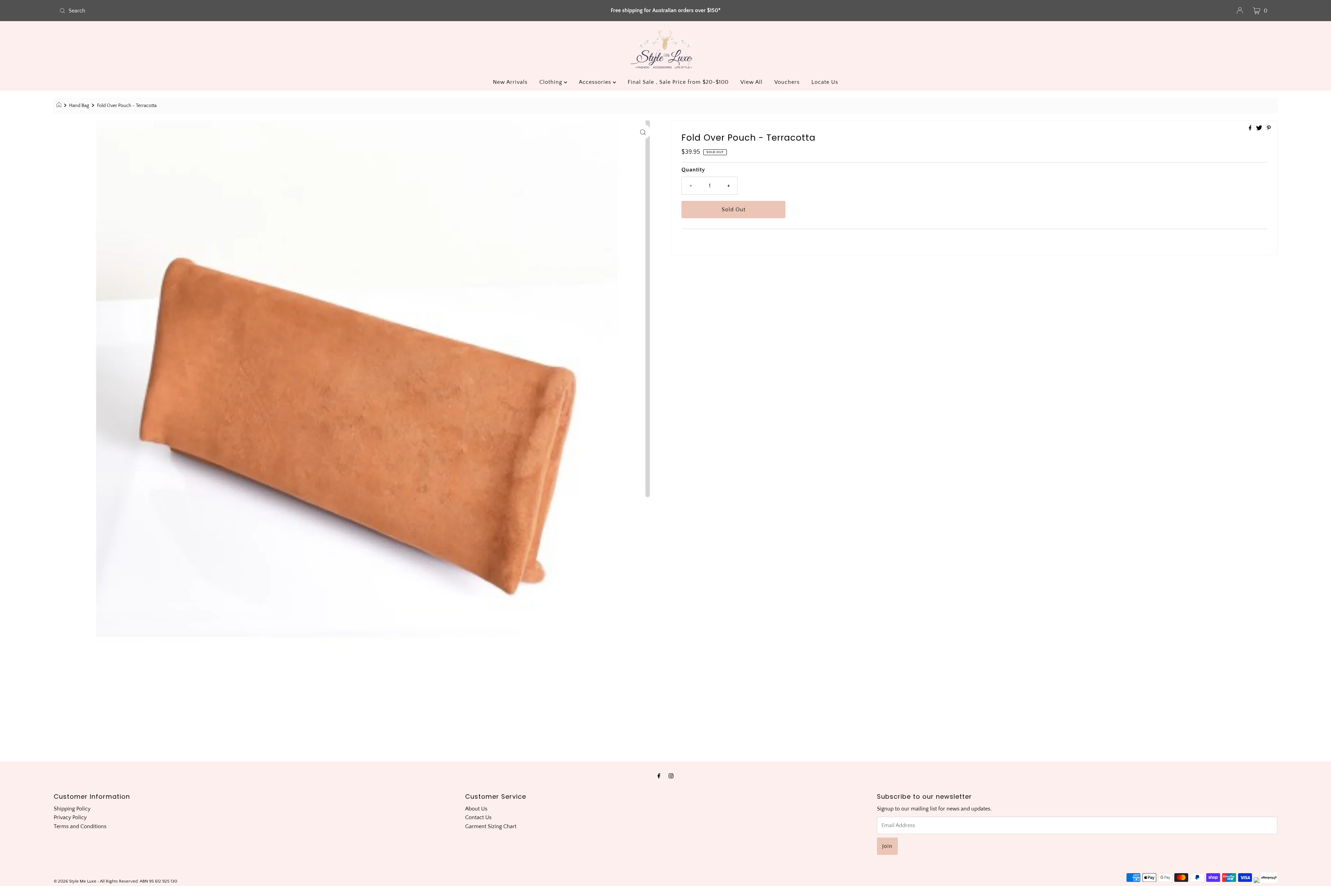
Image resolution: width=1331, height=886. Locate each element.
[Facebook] (659, 776)
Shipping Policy (72, 809)
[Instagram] (671, 776)
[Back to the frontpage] (59, 105)
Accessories (596, 82)
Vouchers (787, 82)
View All (751, 82)
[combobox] (257, 11)
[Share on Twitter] (1259, 128)
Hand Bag (79, 105)
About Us (476, 809)
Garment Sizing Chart (490, 826)
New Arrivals (510, 82)
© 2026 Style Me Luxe (75, 881)
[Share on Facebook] (1251, 128)
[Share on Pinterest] (1269, 128)
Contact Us (478, 817)
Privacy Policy (70, 817)
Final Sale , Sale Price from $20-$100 (678, 82)
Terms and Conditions (80, 826)
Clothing (551, 82)
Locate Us (824, 82)
